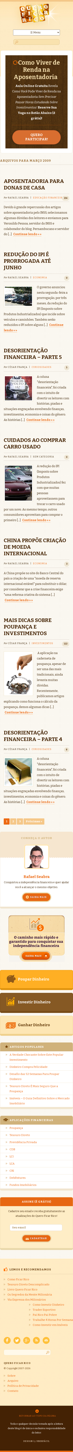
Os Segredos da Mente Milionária (29, 1294)
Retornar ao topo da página (37, 1416)
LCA (12, 1163)
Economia (40, 277)
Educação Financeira (48, 197)
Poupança (16, 1128)
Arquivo (12, 1380)
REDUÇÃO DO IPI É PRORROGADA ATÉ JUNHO (27, 261)
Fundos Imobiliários (23, 1185)
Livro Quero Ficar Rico (22, 1289)
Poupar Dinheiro (33, 979)
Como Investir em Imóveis (50, 1325)
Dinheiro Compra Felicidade (29, 1067)
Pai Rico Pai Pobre (45, 1315)
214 (65, 198)
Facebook (7, 1340)
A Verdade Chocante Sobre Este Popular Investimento (36, 1057)
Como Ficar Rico (18, 1279)
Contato (12, 1391)
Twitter (16, 1340)
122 (65, 643)
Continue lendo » (26, 234)
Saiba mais (38, 897)
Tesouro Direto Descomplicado (28, 1284)
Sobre (11, 1375)
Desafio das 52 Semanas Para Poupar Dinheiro (34, 1076)
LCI (12, 1156)
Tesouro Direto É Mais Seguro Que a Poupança (34, 1089)
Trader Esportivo (44, 1309)
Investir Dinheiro (34, 1002)
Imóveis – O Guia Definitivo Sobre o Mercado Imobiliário (40, 1101)
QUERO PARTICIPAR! (36, 137)
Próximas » (34, 821)
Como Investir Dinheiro (48, 1304)
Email (46, 1340)
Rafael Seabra (37, 876)
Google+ (26, 1340)
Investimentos (42, 643)
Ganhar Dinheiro (34, 1025)
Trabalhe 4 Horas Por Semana (53, 1320)
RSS (36, 1340)
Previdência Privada (23, 1142)
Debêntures (18, 1178)
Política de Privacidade (23, 1386)
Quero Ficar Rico (36, 15)
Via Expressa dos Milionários (26, 1299)
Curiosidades (41, 367)
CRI (12, 1170)
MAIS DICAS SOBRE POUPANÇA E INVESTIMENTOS (28, 626)
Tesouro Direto (20, 1135)
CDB (12, 1149)
